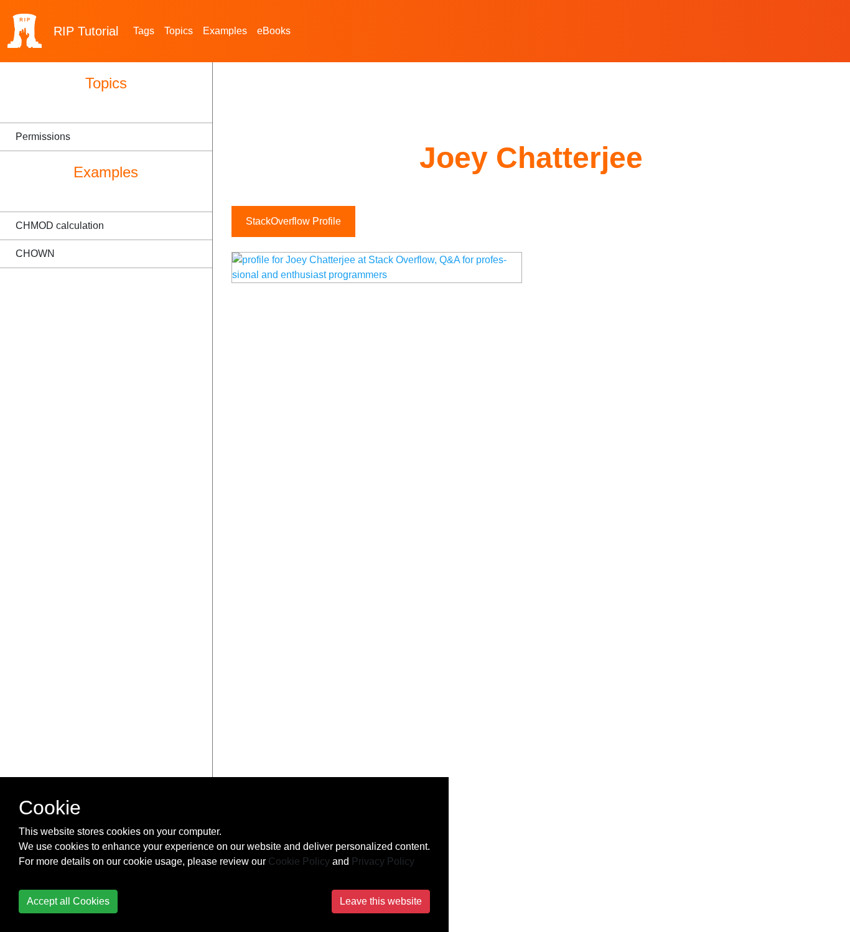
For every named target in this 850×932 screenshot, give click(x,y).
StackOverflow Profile (293, 221)
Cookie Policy (299, 861)
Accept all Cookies (68, 901)
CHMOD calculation (60, 225)
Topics (178, 31)
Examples (225, 31)
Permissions (43, 136)
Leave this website (381, 901)
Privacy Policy (383, 861)
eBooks (274, 31)
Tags (143, 31)
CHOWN (35, 253)
